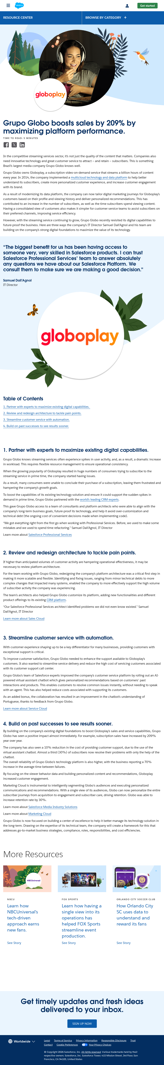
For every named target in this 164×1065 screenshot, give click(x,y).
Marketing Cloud (39, 814)
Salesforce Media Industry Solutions (52, 807)
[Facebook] (6, 145)
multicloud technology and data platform (99, 177)
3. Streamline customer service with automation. (36, 419)
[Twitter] (14, 145)
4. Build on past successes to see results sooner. (36, 426)
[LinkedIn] (22, 145)
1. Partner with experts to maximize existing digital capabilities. (46, 407)
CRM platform (56, 600)
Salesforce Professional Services (50, 535)
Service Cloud (37, 708)
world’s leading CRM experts (99, 499)
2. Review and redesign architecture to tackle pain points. (42, 413)
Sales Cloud (36, 618)
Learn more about (15, 618)
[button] (106, 17)
